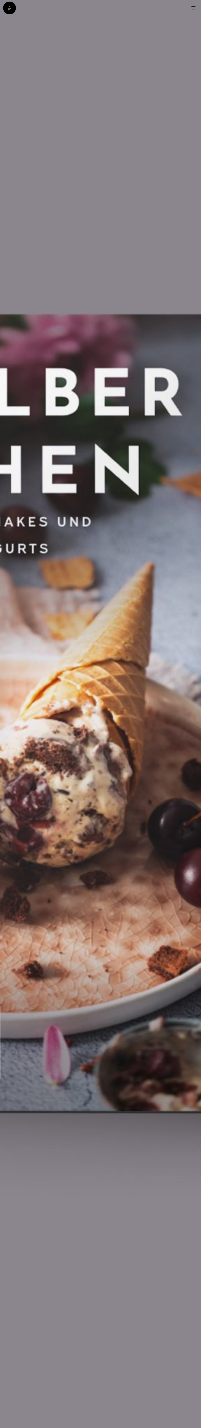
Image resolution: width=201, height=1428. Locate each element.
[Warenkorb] (193, 8)
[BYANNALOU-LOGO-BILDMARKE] (9, 8)
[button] (183, 8)
